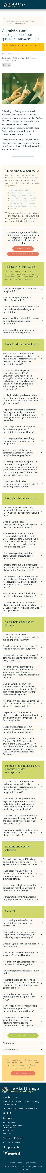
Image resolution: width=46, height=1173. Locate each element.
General (13, 209)
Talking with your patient (20, 190)
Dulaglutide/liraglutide (23, 254)
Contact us (8, 1131)
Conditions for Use (11, 1142)
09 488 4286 (9, 1123)
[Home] (14, 5)
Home (5, 19)
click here (29, 221)
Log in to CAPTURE (23, 1073)
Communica (22, 1169)
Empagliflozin (23, 248)
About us (7, 1133)
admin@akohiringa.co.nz (14, 1125)
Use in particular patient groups (23, 198)
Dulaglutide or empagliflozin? (22, 193)
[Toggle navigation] (40, 5)
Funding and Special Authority (23, 206)
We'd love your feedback (23, 1035)
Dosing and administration (21, 196)
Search (14, 19)
